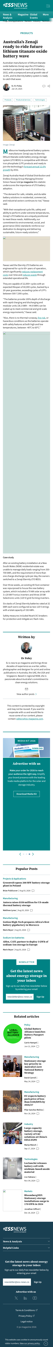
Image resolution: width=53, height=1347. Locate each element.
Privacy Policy (25, 1316)
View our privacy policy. (30, 1343)
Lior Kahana (29, 1177)
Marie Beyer (8, 930)
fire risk (41, 317)
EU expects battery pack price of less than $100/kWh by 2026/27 (35, 1100)
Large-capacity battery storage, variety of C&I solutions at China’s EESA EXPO (35, 1133)
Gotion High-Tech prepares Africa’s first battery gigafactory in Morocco (26, 923)
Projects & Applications (13, 21)
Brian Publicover (10, 890)
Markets (28, 21)
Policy (27, 1024)
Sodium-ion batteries (13, 937)
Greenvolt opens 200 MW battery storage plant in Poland (26, 884)
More (46, 14)
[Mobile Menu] (48, 6)
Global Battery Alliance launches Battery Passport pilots (34, 1033)
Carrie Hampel (30, 1042)
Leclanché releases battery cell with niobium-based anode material (37, 1167)
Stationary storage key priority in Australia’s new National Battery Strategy (35, 1066)
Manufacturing (10, 898)
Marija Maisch (30, 1144)
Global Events (34, 16)
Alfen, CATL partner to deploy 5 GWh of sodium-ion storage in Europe (25, 943)
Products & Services (23, 100)
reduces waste (30, 275)
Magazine (23, 14)
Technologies (40, 100)
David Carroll (30, 1077)
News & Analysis (7, 16)
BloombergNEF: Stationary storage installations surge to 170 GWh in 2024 (36, 1199)
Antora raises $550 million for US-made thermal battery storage (26, 904)
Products (26, 33)
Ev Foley (18, 85)
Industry (36, 21)
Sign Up (40, 996)
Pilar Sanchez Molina (33, 1109)
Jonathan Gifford (32, 1209)
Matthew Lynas (9, 910)
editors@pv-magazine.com (29, 718)
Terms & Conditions (25, 1310)
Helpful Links (11, 1247)
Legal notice (27, 1321)
